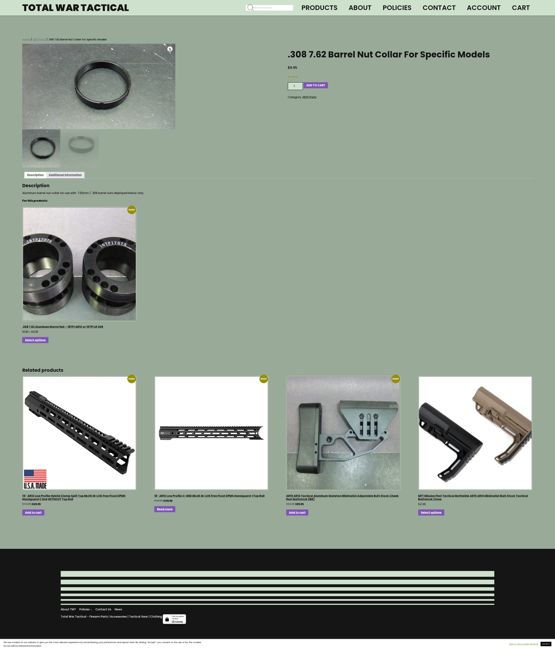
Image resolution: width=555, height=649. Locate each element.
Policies (397, 7)
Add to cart (315, 85)
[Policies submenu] (91, 609)
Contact (439, 7)
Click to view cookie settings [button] (523, 644)
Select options (35, 340)
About (360, 7)
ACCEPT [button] (546, 644)
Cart (521, 7)
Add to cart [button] (33, 513)
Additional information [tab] (65, 175)
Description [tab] (35, 175)
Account (484, 7)
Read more (165, 509)
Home (26, 39)
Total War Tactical (75, 7)
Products (319, 7)
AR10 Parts (39, 39)
